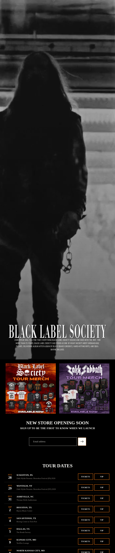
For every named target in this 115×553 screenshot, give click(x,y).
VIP (102, 477)
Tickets (85, 477)
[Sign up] (82, 442)
